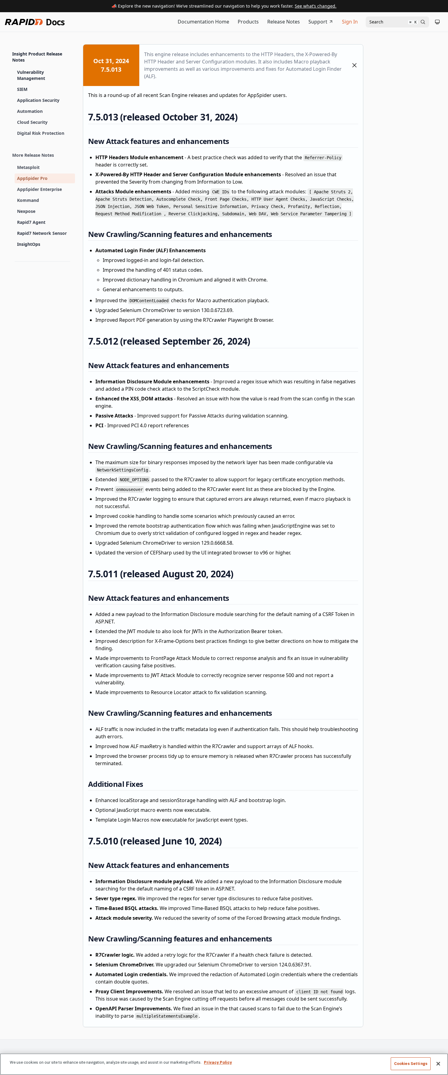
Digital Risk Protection (40, 133)
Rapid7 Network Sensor (42, 233)
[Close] (438, 1063)
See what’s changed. (315, 6)
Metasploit (28, 167)
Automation (30, 111)
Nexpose (26, 211)
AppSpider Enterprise (39, 189)
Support (317, 21)
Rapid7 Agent (31, 222)
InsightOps (28, 244)
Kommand (28, 200)
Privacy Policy (218, 1062)
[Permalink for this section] (243, 117)
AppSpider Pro (32, 178)
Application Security (38, 100)
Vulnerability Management (31, 75)
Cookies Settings (410, 1063)
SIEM (22, 89)
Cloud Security (32, 122)
